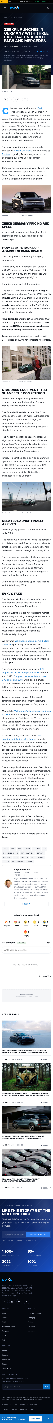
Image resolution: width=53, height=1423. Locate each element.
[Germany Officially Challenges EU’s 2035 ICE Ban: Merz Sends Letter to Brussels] (26, 1119)
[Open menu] (5, 8)
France (36, 849)
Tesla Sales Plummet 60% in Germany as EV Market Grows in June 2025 (20, 1180)
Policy (30, 1322)
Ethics (4, 1364)
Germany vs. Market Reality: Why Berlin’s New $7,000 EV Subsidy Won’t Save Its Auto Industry (25, 1094)
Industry (31, 1331)
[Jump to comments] (25, 99)
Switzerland (37, 857)
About (4, 1351)
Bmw (13, 849)
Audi (5, 849)
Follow (26, 904)
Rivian (4, 1318)
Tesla (6, 861)
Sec (16, 857)
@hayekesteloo (20, 898)
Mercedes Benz (10, 853)
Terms (14, 1409)
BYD (3, 1340)
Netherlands (27, 853)
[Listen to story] (18, 99)
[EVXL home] (15, 8)
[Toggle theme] (48, 8)
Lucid (4, 1336)
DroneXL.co (38, 892)
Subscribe (35, 1418)
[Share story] (11, 99)
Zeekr (40, 108)
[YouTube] (19, 1301)
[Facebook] (12, 1301)
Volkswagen (17, 861)
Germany (18, 17)
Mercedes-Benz (8, 1327)
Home (6, 17)
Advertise (6, 1360)
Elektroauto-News (23, 150)
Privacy (6, 1409)
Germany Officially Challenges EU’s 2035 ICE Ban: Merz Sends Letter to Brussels (23, 1137)
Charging (31, 1318)
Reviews (31, 1327)
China (27, 849)
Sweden (24, 857)
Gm (44, 849)
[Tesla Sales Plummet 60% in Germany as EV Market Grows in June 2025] (26, 1162)
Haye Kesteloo (22, 869)
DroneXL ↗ (6, 1368)
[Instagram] (26, 1301)
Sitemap (23, 1409)
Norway (40, 853)
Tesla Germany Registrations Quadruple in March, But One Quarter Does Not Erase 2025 (24, 1052)
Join (46, 1386)
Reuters (6, 154)
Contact (5, 1355)
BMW (4, 1322)
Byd (19, 849)
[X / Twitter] (5, 1301)
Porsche (7, 857)
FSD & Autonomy (35, 1313)
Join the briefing (38, 1235)
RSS (31, 1409)
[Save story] (5, 99)
